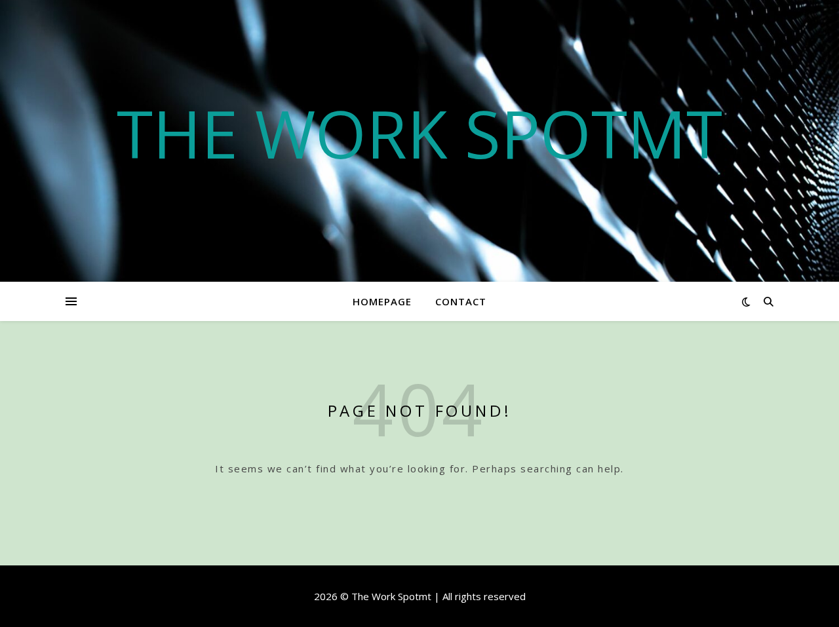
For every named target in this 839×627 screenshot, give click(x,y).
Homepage (382, 301)
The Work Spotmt (419, 133)
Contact (460, 301)
